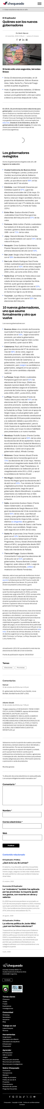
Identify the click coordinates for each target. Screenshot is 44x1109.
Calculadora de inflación (11, 1039)
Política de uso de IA (9, 1080)
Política (17, 860)
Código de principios (9, 1077)
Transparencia (7, 1073)
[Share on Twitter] (20, 40)
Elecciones (8, 667)
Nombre (7, 810)
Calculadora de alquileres (11, 1041)
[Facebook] (10, 1097)
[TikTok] (24, 1097)
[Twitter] (28, 1097)
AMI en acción (7, 1055)
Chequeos (6, 999)
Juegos (5, 1057)
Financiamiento (8, 1084)
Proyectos (6, 1082)
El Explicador (9, 18)
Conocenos (6, 1070)
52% (32, 298)
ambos (30, 567)
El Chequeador (8, 1053)
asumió (5, 580)
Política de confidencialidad (31, 1102)
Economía (7, 886)
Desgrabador (7, 1037)
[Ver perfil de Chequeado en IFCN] (6, 988)
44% (34, 239)
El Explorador (7, 1044)
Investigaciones (8, 1008)
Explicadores (7, 1006)
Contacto (7, 980)
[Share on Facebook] (17, 40)
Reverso (5, 1030)
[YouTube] (34, 1097)
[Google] (14, 1097)
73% (6, 461)
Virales (5, 1001)
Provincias (21, 667)
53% (30, 380)
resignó (23, 365)
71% (17, 232)
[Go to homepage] (17, 4)
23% (38, 286)
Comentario (9, 784)
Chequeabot (7, 1046)
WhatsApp (6, 1015)
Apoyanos (6, 1019)
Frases (5, 1004)
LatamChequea (8, 1028)
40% (35, 251)
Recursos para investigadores (13, 1064)
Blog (4, 1022)
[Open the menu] (39, 3)
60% (13, 352)
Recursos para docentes (11, 1059)
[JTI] (17, 988)
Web (5, 833)
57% (22, 190)
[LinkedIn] (21, 1097)
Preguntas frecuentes (10, 1089)
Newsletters (6, 1017)
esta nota (6, 123)
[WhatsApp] (31, 1097)
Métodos (5, 1075)
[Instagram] (17, 1097)
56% (30, 181)
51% (21, 559)
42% (21, 267)
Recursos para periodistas (11, 1062)
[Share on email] (26, 40)
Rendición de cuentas (10, 1086)
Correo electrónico (13, 822)
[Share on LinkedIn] (23, 40)
